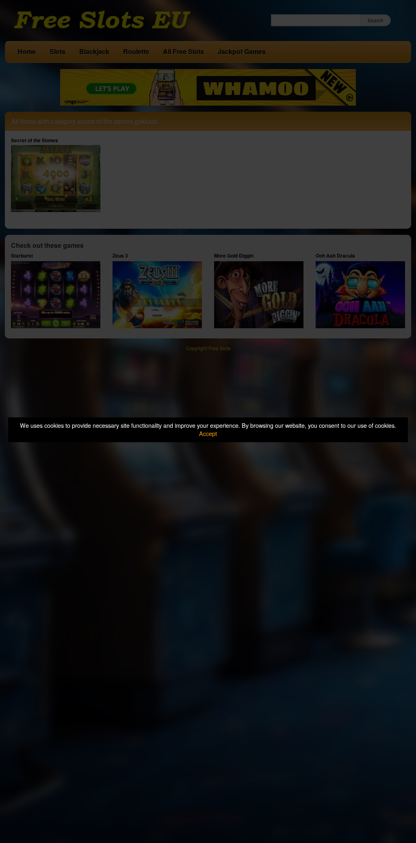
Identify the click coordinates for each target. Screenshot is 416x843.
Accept (208, 433)
